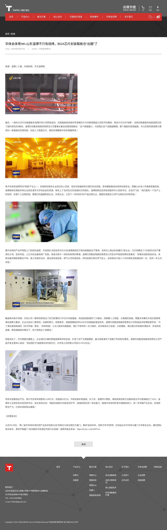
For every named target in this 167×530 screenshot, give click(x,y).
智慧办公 (93, 485)
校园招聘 (141, 480)
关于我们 (128, 17)
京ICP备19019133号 (71, 522)
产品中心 (25, 17)
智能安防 (93, 480)
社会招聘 (141, 475)
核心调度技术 (110, 488)
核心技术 (57, 17)
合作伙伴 (125, 480)
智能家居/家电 (95, 495)
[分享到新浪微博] (158, 18)
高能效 (76, 480)
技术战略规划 (110, 475)
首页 (11, 17)
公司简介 (125, 475)
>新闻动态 (157, 467)
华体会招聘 (111, 17)
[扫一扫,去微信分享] (150, 17)
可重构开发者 (76, 17)
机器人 (92, 490)
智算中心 (93, 475)
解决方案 (41, 17)
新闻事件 (94, 17)
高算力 (76, 475)
